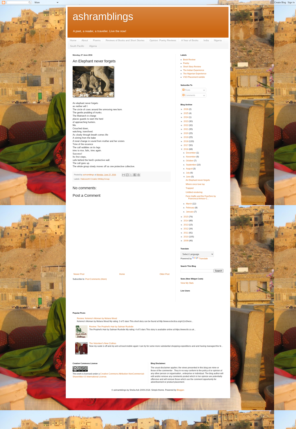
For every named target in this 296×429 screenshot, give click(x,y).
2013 (186, 225)
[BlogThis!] (127, 175)
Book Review (189, 59)
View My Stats (187, 283)
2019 (186, 137)
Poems (97, 40)
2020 (186, 133)
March (189, 204)
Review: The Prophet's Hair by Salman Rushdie (111, 326)
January (190, 212)
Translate (203, 258)
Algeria (93, 46)
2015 (186, 217)
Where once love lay (195, 184)
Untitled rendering (194, 192)
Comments (189, 95)
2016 (186, 149)
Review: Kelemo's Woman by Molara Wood (97, 318)
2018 (186, 141)
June (188, 177)
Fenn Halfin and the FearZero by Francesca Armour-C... (201, 197)
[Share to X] (131, 175)
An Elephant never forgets (198, 180)
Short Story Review (192, 66)
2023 (186, 121)
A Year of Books (189, 40)
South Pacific (77, 46)
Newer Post (78, 274)
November (191, 157)
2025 (186, 113)
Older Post (164, 274)
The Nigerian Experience (194, 73)
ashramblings (103, 16)
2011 (186, 233)
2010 (186, 237)
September (191, 165)
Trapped (190, 188)
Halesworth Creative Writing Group (95, 179)
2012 (186, 228)
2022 (186, 125)
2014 (186, 220)
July (188, 173)
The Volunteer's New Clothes (102, 343)
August (189, 168)
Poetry (186, 63)
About (85, 40)
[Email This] (123, 175)
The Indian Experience (193, 70)
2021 (186, 129)
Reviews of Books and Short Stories (125, 40)
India (206, 40)
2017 (186, 145)
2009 (186, 240)
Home (73, 40)
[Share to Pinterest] (138, 175)
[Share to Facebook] (135, 175)
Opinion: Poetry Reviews (163, 40)
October (190, 160)
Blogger (180, 390)
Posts (187, 90)
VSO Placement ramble (194, 77)
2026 (186, 109)
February (190, 207)
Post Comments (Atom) (96, 279)
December (191, 153)
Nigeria (218, 40)
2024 (186, 117)
